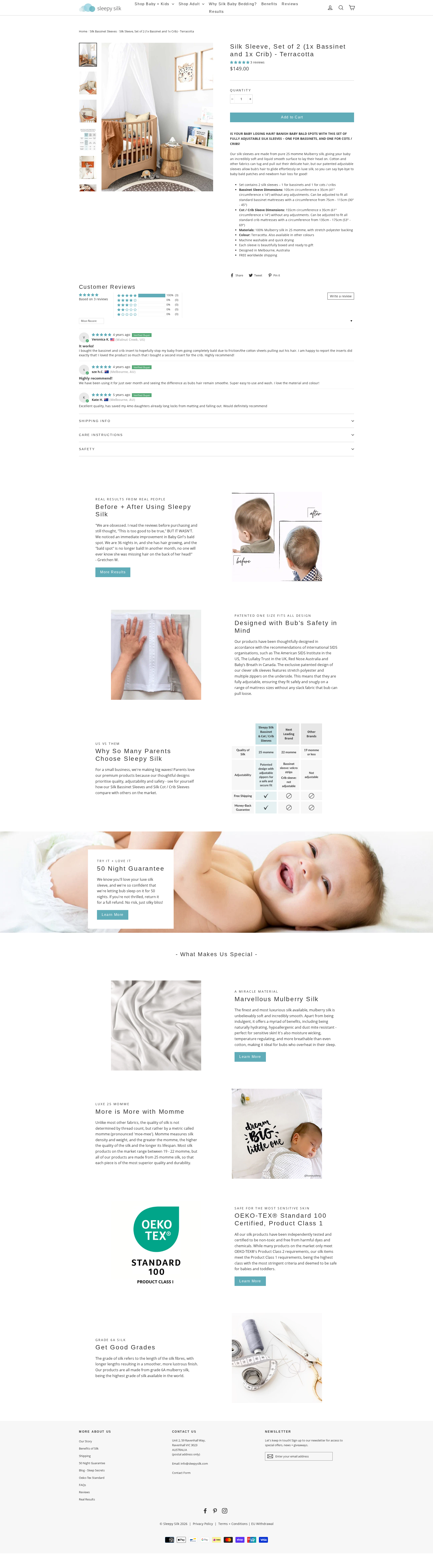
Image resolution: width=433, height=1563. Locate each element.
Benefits (269, 4)
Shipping (85, 1456)
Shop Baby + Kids (152, 4)
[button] (240, 62)
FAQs (82, 1485)
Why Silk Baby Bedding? (233, 4)
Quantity (240, 90)
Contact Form (181, 1473)
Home (83, 31)
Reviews (290, 4)
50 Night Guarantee (92, 1463)
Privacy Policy (203, 1524)
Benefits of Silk (89, 1448)
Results (216, 12)
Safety (87, 449)
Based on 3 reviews (93, 299)
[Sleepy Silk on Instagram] (224, 1510)
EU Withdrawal (262, 1524)
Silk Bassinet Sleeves (103, 31)
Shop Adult (190, 4)
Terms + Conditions (233, 1524)
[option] (157, 117)
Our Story (85, 1441)
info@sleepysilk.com (194, 1463)
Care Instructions (101, 435)
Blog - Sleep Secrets (92, 1470)
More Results (113, 572)
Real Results (87, 1499)
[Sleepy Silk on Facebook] (205, 1510)
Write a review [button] (341, 296)
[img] (102, 334)
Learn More (113, 915)
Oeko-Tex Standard (91, 1478)
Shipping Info (95, 421)
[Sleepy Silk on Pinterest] (215, 1510)
